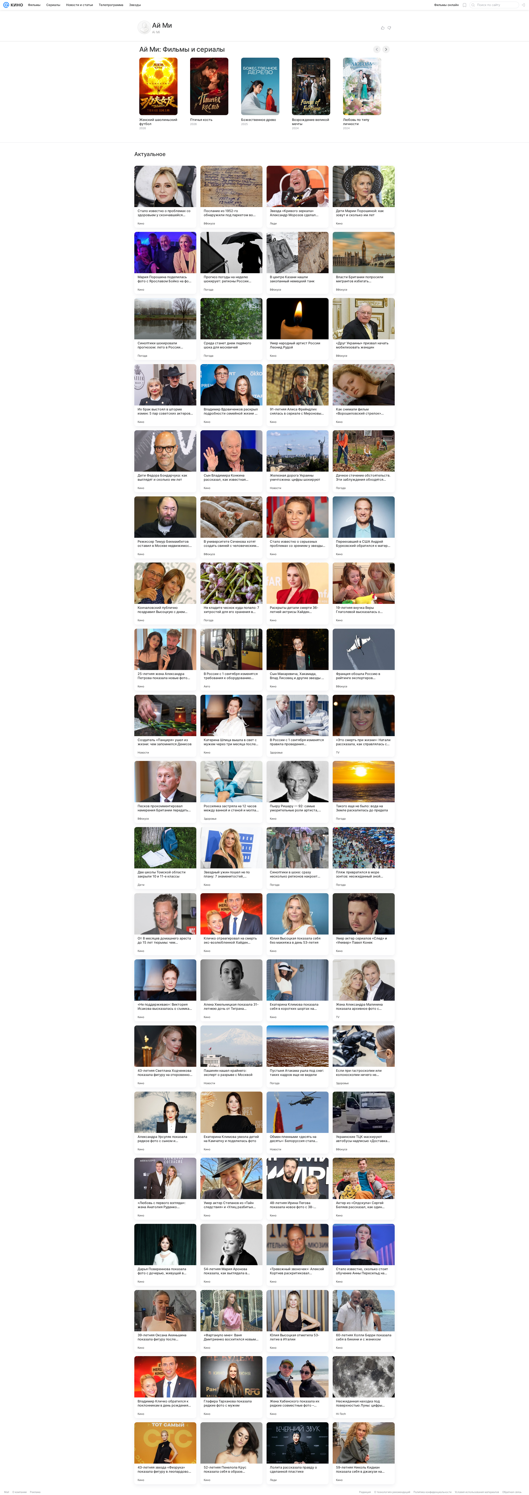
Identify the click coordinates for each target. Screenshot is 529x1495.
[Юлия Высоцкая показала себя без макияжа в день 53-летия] (298, 924)
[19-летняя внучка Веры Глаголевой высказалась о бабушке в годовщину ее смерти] (364, 594)
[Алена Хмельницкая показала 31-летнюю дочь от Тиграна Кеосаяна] (231, 990)
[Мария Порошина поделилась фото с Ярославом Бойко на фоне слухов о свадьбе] (165, 263)
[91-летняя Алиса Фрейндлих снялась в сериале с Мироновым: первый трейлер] (298, 395)
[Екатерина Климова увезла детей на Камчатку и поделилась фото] (231, 1123)
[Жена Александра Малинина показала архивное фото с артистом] (364, 990)
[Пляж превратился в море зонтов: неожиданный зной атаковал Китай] (364, 858)
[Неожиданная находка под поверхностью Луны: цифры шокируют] (364, 1387)
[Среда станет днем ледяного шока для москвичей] (231, 329)
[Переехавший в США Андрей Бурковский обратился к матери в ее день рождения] (364, 527)
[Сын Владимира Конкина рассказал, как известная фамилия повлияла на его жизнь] (231, 461)
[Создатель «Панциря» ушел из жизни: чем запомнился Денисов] (165, 726)
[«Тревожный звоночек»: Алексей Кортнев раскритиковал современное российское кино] (298, 1255)
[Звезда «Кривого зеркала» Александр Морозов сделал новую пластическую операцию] (298, 197)
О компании (19, 1492)
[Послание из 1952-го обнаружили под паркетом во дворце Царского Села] (231, 197)
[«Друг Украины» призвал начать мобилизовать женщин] (364, 329)
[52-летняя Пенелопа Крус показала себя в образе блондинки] (231, 1453)
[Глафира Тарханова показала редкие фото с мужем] (231, 1387)
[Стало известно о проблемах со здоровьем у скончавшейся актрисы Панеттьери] (165, 197)
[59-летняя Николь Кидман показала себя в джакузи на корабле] (364, 1453)
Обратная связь (512, 1492)
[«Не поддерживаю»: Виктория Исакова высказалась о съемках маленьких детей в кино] (165, 990)
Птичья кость (201, 120)
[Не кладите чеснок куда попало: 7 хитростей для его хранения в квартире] (231, 594)
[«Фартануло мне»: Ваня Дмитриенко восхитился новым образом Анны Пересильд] (231, 1321)
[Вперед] (386, 49)
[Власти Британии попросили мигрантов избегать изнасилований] (364, 263)
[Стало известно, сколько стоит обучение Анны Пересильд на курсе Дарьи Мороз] (364, 1255)
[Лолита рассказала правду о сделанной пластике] (298, 1453)
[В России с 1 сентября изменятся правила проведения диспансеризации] (298, 726)
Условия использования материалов (477, 1492)
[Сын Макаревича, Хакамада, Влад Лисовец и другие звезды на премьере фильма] (298, 660)
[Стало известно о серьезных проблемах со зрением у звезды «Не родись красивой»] (298, 527)
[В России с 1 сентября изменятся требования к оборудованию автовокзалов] (231, 660)
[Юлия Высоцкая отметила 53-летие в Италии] (298, 1321)
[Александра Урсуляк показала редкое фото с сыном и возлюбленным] (165, 1123)
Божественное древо (258, 120)
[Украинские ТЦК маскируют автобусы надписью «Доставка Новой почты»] (364, 1123)
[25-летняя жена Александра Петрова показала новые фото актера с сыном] (165, 660)
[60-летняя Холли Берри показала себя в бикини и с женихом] (364, 1321)
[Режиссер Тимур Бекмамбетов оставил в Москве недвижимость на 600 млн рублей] (165, 527)
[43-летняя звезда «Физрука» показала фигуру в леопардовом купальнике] (165, 1453)
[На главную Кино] (16, 5)
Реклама (35, 1492)
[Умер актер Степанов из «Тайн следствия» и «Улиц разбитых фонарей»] (231, 1189)
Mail (6, 1492)
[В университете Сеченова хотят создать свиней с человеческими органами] (231, 527)
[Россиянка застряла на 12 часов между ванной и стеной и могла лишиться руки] (231, 792)
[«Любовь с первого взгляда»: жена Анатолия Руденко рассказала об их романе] (165, 1189)
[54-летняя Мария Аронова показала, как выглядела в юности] (231, 1255)
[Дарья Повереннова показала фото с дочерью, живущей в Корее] (165, 1255)
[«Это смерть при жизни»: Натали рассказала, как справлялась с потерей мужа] (364, 726)
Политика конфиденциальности (432, 1492)
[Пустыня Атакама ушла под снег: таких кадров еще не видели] (298, 1056)
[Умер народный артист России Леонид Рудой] (298, 329)
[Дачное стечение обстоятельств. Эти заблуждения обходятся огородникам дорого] (364, 461)
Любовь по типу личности (356, 122)
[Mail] (6, 5)
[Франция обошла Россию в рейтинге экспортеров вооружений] (364, 660)
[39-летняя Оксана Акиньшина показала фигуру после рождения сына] (165, 1321)
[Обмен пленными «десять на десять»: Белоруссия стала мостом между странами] (298, 1123)
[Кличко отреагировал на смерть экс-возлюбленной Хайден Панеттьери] (231, 924)
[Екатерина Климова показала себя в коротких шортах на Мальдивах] (298, 990)
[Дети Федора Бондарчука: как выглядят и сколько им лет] (165, 461)
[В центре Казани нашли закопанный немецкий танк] (298, 263)
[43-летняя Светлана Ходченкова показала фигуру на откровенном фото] (165, 1056)
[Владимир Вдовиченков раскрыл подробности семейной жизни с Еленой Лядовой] (231, 395)
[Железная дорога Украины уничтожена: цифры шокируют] (298, 461)
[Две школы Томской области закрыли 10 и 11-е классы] (165, 858)
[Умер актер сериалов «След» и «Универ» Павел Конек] (364, 924)
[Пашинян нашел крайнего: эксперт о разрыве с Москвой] (231, 1056)
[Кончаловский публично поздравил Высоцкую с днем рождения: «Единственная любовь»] (165, 594)
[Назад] (377, 49)
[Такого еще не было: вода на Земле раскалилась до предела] (364, 792)
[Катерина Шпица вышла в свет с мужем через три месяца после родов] (231, 726)
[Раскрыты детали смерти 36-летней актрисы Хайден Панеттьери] (298, 594)
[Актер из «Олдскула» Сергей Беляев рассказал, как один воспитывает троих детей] (364, 1189)
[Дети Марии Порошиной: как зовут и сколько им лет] (364, 197)
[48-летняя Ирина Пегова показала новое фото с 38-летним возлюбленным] (298, 1189)
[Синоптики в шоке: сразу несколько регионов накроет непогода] (298, 858)
